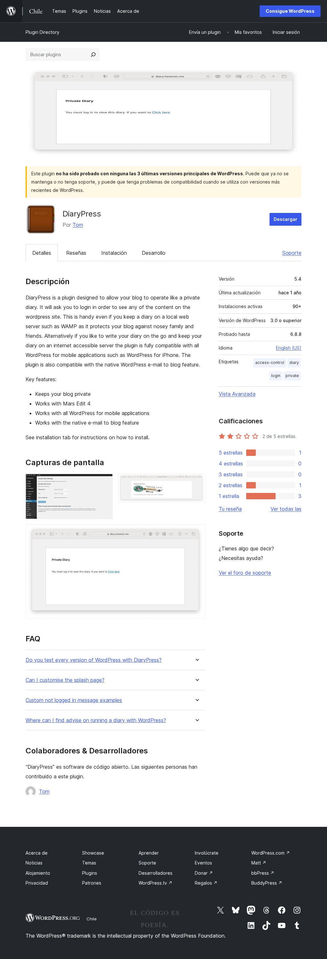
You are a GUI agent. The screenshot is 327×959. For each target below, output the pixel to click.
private (292, 375)
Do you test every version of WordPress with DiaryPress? (94, 660)
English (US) (288, 348)
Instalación (114, 253)
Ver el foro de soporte (245, 573)
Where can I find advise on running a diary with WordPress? (96, 720)
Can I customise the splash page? (65, 680)
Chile (92, 918)
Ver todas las (285, 509)
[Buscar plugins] (93, 54)
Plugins (89, 873)
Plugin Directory (42, 32)
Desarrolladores (155, 873)
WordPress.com (270, 853)
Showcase (93, 853)
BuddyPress (266, 883)
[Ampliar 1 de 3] (104, 482)
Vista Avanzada (237, 394)
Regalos (206, 883)
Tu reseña (230, 509)
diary (294, 362)
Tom (77, 225)
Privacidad (37, 883)
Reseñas (76, 253)
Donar (204, 873)
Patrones (91, 883)
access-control (269, 362)
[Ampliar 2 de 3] (196, 482)
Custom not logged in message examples (74, 700)
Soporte (291, 253)
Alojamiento (38, 873)
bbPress (262, 873)
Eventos (203, 862)
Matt (258, 862)
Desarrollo (153, 253)
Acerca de (37, 853)
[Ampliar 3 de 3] (196, 533)
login (275, 375)
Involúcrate (206, 853)
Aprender (149, 853)
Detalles (41, 253)
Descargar (285, 219)
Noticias (34, 862)
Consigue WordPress (290, 11)
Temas (89, 862)
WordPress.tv (155, 883)
